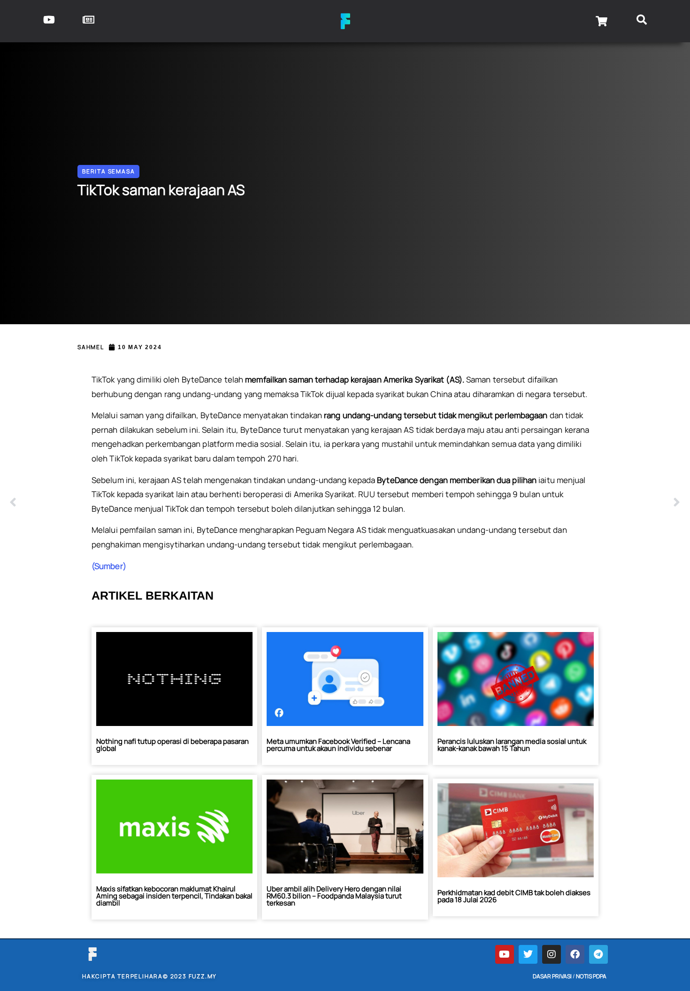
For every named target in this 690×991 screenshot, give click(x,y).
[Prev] (177, 503)
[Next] (513, 503)
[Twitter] (528, 954)
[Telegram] (598, 954)
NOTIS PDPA (591, 976)
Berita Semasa (108, 171)
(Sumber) (109, 566)
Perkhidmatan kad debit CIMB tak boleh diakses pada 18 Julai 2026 (513, 896)
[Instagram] (551, 954)
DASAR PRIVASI (552, 976)
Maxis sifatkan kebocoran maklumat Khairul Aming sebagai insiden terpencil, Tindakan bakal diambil (174, 896)
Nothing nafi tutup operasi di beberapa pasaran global (172, 744)
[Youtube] (504, 954)
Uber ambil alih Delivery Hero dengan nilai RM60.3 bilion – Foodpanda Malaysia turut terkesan (334, 896)
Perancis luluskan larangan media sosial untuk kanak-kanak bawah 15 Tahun (511, 744)
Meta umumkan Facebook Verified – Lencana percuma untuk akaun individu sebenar (338, 744)
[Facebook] (575, 954)
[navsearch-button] (641, 21)
